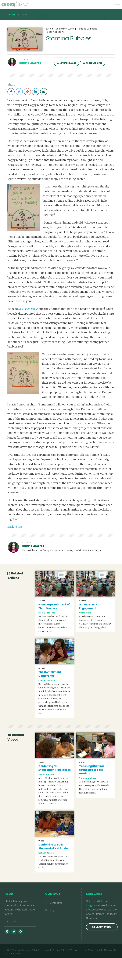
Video (41, 762)
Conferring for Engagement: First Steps (54, 768)
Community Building (65, 28)
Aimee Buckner (46, 774)
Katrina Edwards (30, 63)
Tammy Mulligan (88, 778)
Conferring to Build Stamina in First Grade (53, 846)
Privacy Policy (60, 950)
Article (49, 29)
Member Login (67, 63)
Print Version (94, 63)
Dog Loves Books (28, 309)
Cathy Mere (85, 613)
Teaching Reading (55, 32)
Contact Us (56, 902)
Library (11, 14)
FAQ (52, 910)
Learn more (11, 921)
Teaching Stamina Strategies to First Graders (91, 769)
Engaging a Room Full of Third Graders (54, 606)
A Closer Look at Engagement (89, 606)
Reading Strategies (87, 28)
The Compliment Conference (49, 674)
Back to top (14, 526)
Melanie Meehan (47, 613)
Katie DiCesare (46, 853)
